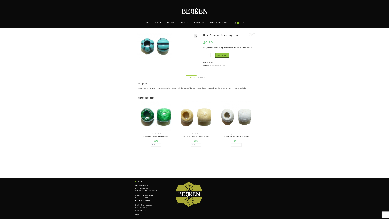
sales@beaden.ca (146, 205)
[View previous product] (250, 34)
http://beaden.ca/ (141, 207)
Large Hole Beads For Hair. (217, 65)
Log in (137, 215)
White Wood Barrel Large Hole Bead (236, 136)
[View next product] (253, 34)
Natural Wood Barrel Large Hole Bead (196, 136)
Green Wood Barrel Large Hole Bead (155, 136)
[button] (195, 36)
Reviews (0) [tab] (201, 77)
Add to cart (222, 55)
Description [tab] (191, 77)
